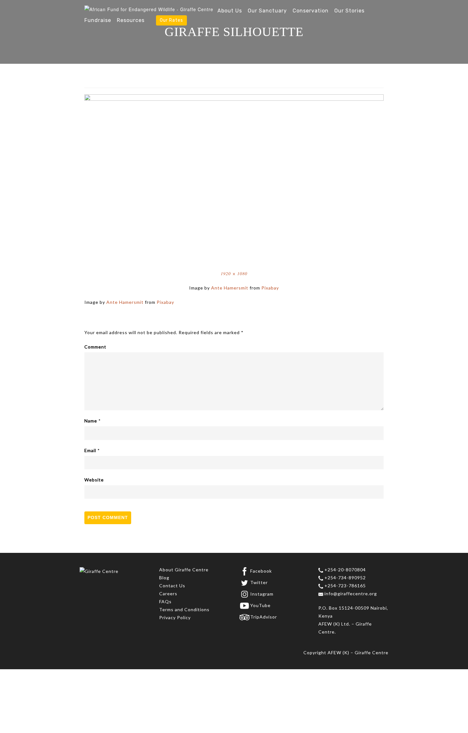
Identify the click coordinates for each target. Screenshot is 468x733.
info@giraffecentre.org (350, 593)
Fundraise (97, 20)
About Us (229, 11)
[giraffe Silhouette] (234, 178)
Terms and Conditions (184, 609)
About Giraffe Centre (184, 569)
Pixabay (270, 287)
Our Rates (171, 20)
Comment (95, 346)
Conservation (311, 11)
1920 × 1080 (234, 273)
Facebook (261, 571)
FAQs (165, 601)
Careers (168, 593)
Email (90, 450)
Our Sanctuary (267, 11)
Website (94, 479)
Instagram (261, 594)
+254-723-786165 (344, 585)
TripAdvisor (263, 616)
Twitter (259, 582)
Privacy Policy (175, 617)
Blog (164, 577)
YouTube (260, 605)
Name (90, 420)
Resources (131, 20)
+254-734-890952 (344, 577)
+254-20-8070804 (344, 569)
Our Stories (349, 11)
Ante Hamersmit (229, 287)
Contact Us (172, 585)
